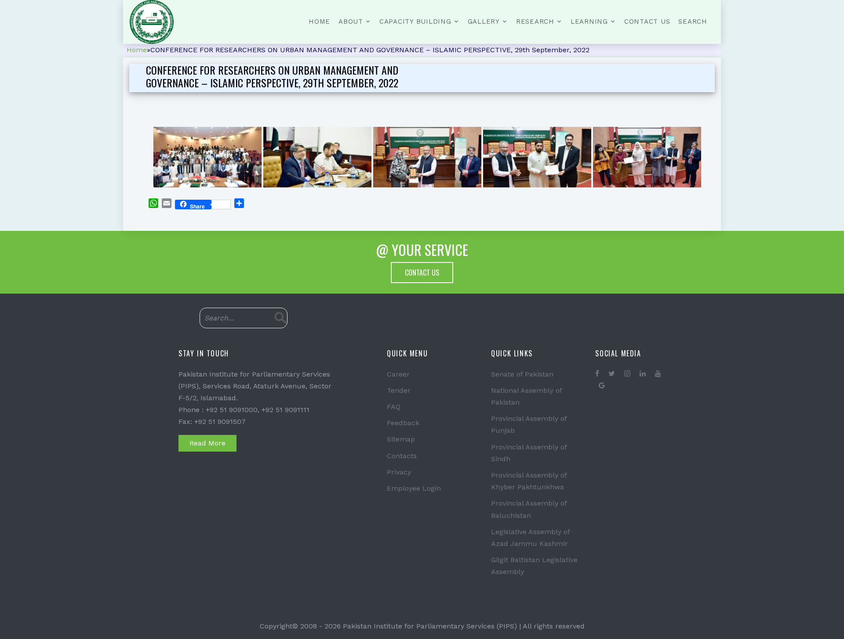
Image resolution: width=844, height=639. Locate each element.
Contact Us (647, 21)
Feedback (403, 423)
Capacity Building (415, 21)
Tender (399, 390)
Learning (589, 21)
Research (535, 21)
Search (692, 21)
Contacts (402, 456)
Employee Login (414, 488)
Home (319, 21)
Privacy (399, 472)
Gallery (484, 21)
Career (398, 374)
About (350, 21)
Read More (207, 443)
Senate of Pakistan (522, 374)
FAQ (393, 406)
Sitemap (401, 439)
